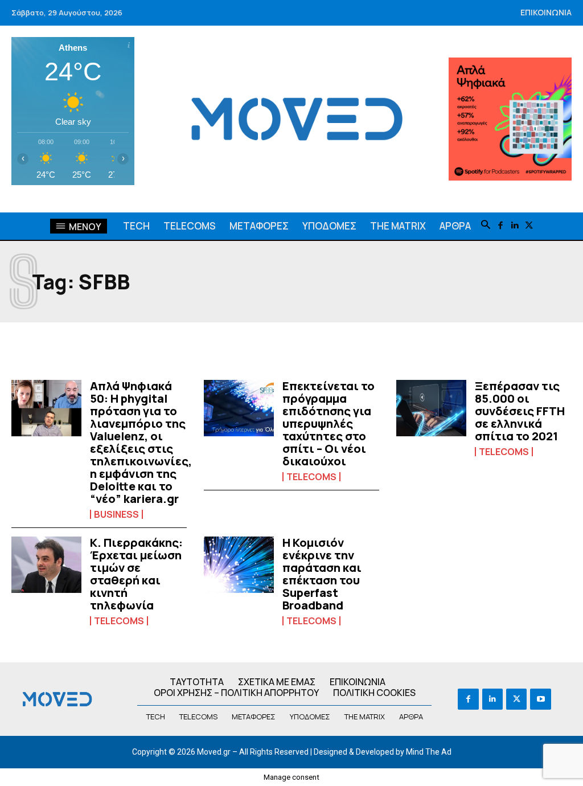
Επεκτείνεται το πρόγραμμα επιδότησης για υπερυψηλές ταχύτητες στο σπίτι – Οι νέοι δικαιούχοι (328, 423)
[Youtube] (540, 699)
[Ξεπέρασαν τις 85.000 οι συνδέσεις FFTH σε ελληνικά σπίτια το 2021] (431, 408)
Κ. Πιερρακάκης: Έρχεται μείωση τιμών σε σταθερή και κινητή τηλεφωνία (136, 574)
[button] (485, 225)
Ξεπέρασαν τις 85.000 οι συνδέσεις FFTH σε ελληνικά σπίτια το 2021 (520, 411)
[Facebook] (500, 226)
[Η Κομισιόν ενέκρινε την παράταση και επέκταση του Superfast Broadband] (239, 565)
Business (116, 514)
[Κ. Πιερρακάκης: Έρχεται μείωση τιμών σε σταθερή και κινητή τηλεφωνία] (46, 565)
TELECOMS (311, 476)
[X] (528, 226)
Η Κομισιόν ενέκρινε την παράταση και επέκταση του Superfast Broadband (322, 574)
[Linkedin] (514, 226)
